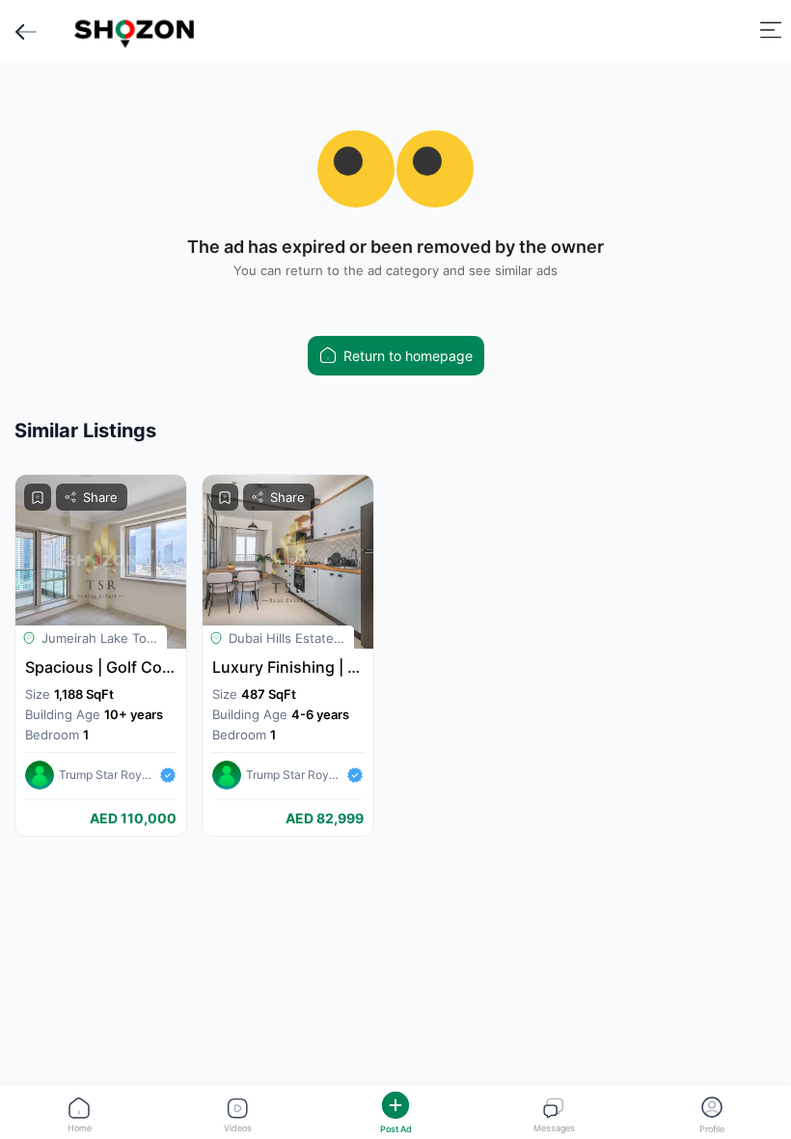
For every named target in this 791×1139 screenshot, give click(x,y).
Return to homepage (408, 355)
